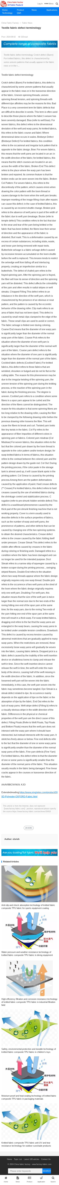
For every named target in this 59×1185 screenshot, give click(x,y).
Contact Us (46, 1159)
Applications (51, 10)
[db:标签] (28, 828)
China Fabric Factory (10, 23)
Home (5, 10)
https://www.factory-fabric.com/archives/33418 (31, 811)
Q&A (19, 13)
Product (20, 10)
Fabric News (27, 23)
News (34, 10)
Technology (7, 13)
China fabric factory (22, 1164)
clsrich (16, 839)
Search (47, 1171)
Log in (40, 4)
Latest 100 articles (31, 1159)
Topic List (18, 1159)
